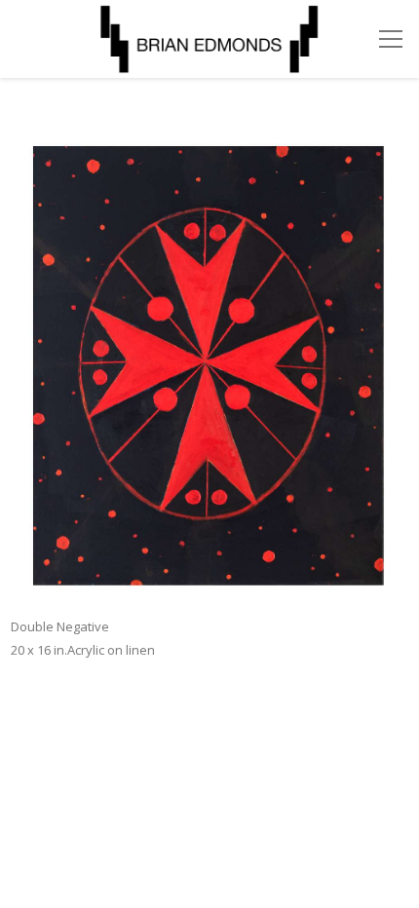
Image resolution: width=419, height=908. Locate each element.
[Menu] (390, 38)
